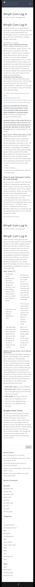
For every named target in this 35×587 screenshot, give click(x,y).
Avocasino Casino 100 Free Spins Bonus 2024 (17, 100)
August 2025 (7, 497)
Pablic (5, 548)
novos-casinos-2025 (9, 545)
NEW (4, 539)
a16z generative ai (9, 525)
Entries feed (7, 570)
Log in (5, 567)
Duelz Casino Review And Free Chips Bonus (16, 102)
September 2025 (8, 494)
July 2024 (6, 506)
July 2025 (6, 500)
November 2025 (8, 488)
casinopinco (7, 533)
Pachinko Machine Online (11, 217)
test (4, 553)
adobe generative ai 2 (10, 528)
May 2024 (6, 509)
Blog (4, 531)
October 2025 (7, 491)
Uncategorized (7, 556)
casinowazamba (8, 536)
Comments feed (8, 572)
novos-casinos (7, 542)
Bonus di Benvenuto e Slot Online (13, 455)
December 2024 (8, 503)
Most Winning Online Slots (11, 98)
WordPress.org (8, 575)
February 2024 (7, 511)
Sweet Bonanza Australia (11, 43)
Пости (5, 559)
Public (5, 550)
